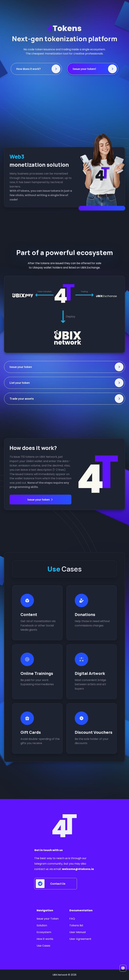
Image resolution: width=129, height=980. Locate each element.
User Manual (77, 932)
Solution (42, 925)
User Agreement (80, 939)
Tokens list (76, 925)
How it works (45, 939)
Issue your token (38, 499)
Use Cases (43, 946)
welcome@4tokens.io (78, 869)
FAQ (72, 919)
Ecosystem (44, 932)
